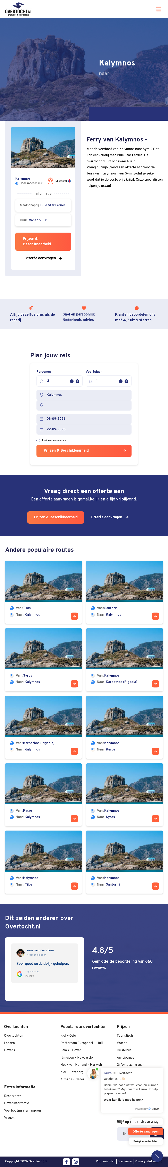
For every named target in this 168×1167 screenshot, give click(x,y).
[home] (18, 9)
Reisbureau (125, 1050)
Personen (43, 372)
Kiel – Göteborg (71, 1072)
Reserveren (13, 1096)
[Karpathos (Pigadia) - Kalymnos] (43, 727)
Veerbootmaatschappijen (22, 1110)
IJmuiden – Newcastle (76, 1057)
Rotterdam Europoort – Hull (81, 1043)
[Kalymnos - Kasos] (124, 727)
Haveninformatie (16, 1103)
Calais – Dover (70, 1050)
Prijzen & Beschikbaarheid (66, 451)
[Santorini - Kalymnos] (124, 592)
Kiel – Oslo (68, 1035)
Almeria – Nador (72, 1079)
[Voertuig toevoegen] (126, 381)
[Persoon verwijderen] (72, 381)
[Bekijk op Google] (20, 953)
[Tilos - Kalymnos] (43, 592)
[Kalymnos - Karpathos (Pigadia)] (124, 659)
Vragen (9, 1118)
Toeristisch (125, 1035)
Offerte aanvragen (130, 1065)
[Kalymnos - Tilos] (43, 862)
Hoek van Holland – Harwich (81, 1065)
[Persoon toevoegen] (77, 381)
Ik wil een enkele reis (53, 440)
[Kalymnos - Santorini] (124, 862)
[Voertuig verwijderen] (121, 381)
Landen (9, 1043)
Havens (9, 1050)
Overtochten (13, 1035)
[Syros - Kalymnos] (43, 659)
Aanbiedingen (126, 1057)
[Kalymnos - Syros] (124, 794)
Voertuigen (94, 372)
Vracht (122, 1043)
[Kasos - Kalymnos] (43, 794)
